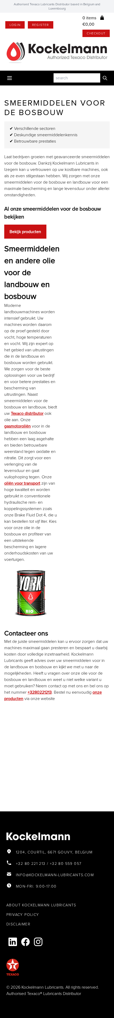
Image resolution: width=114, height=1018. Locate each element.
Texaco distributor (27, 413)
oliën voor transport (22, 483)
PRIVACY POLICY (22, 914)
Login (15, 24)
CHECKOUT (96, 33)
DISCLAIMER (18, 924)
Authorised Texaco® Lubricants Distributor (43, 993)
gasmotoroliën (17, 426)
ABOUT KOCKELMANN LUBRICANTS (41, 905)
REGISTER (40, 24)
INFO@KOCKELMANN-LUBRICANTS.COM (55, 875)
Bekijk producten (25, 232)
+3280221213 (40, 692)
